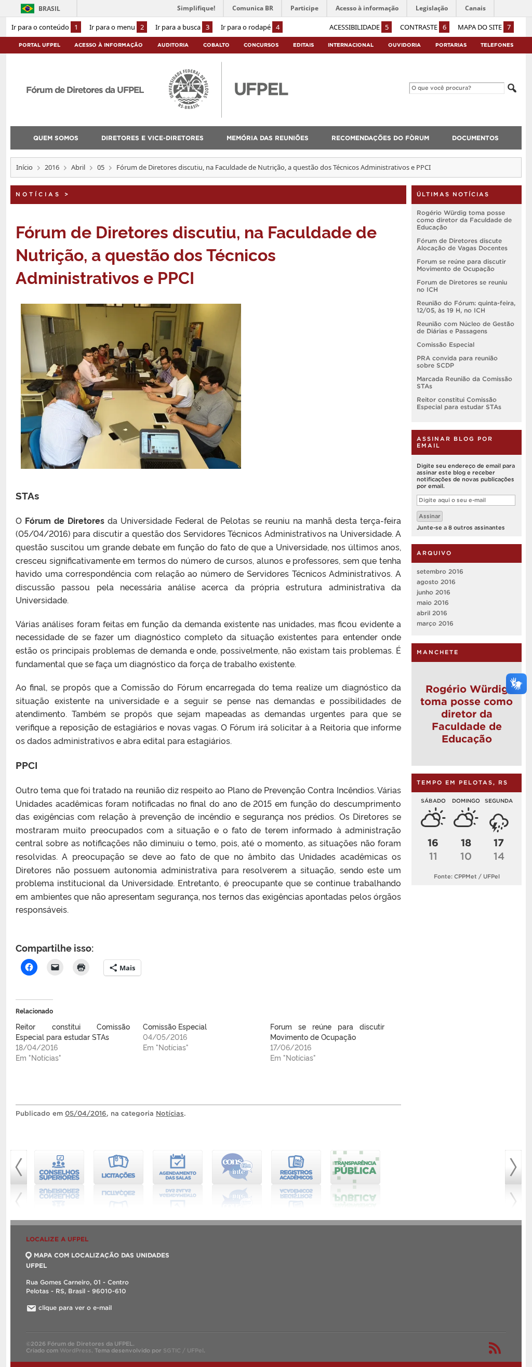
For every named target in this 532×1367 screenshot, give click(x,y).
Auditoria (173, 45)
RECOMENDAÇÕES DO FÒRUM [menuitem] (380, 137)
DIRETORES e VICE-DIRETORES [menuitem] (152, 137)
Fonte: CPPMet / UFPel (467, 876)
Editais (303, 45)
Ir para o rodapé (250, 27)
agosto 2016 (436, 581)
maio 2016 (433, 602)
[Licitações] (118, 1179)
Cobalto (216, 45)
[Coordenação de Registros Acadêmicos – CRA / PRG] (296, 1179)
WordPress (75, 1350)
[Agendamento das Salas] (178, 1179)
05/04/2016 (86, 1113)
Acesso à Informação (108, 45)
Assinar (430, 516)
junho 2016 (433, 592)
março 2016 (435, 623)
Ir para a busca (182, 27)
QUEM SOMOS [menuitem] (55, 137)
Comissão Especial (175, 1026)
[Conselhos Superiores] (59, 1179)
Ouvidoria (404, 45)
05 (100, 167)
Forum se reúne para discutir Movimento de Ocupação (327, 1031)
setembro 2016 (440, 571)
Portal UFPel (39, 45)
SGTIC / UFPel (183, 1350)
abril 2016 (432, 613)
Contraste (423, 27)
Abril (78, 167)
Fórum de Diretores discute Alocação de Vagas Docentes (462, 244)
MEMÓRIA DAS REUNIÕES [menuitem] (268, 137)
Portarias (451, 45)
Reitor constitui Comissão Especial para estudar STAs (73, 1031)
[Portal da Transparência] (355, 1179)
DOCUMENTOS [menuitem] (475, 137)
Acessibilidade (359, 27)
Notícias (38, 194)
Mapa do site (484, 27)
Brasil (49, 8)
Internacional (351, 45)
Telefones (497, 45)
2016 (52, 167)
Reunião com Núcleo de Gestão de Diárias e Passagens (465, 327)
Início (24, 167)
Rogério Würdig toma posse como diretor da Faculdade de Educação (464, 220)
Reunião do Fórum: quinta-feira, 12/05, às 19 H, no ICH (466, 307)
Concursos (261, 45)
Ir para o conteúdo (44, 27)
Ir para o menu (116, 27)
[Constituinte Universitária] (237, 1179)
